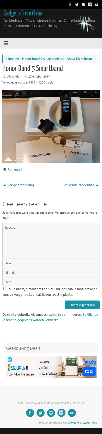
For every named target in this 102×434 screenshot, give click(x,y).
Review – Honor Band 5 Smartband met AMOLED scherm (48, 59)
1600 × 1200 (37, 82)
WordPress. (90, 423)
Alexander (14, 77)
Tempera (73, 423)
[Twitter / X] (76, 4)
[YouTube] (96, 4)
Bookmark (15, 170)
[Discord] (89, 4)
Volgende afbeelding (79, 185)
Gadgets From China (23, 13)
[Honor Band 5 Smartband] (51, 126)
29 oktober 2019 (39, 77)
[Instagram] (83, 4)
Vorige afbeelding (20, 185)
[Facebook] (69, 4)
